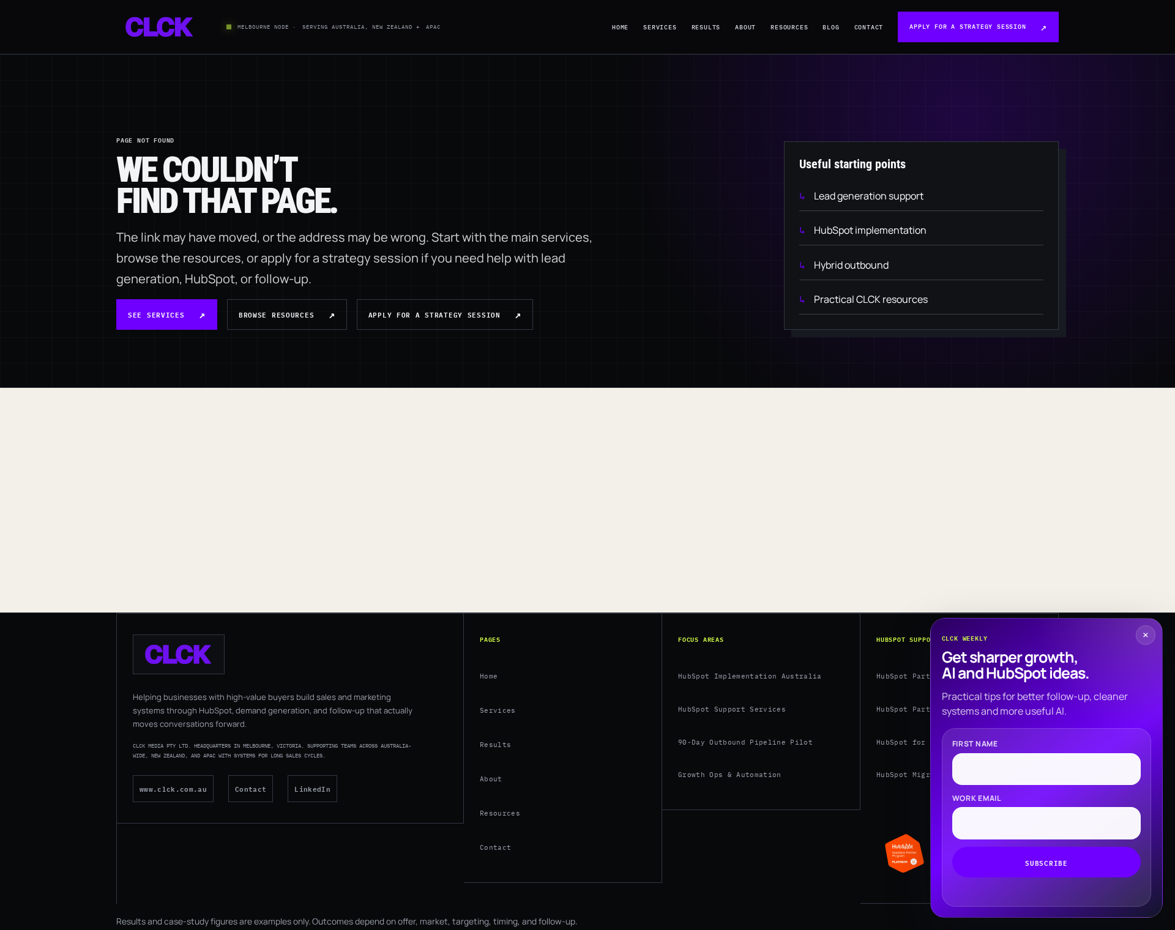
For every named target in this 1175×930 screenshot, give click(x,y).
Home (620, 27)
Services (659, 27)
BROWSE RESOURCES (276, 314)
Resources (789, 27)
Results (706, 27)
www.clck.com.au (173, 788)
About (745, 27)
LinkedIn (312, 788)
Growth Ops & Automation (729, 774)
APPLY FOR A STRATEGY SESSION (434, 314)
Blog (830, 27)
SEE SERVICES (156, 314)
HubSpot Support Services (732, 709)
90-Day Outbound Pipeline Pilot (745, 742)
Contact (869, 27)
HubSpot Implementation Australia (750, 676)
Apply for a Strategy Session (967, 27)
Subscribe (1046, 862)
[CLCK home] (159, 27)
